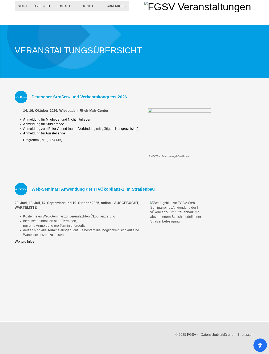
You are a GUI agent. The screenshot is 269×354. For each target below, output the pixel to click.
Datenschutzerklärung (217, 334)
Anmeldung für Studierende (43, 124)
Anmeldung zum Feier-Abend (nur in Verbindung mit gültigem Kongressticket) (80, 128)
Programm (31, 140)
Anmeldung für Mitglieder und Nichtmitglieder (56, 119)
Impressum (246, 334)
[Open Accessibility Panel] (260, 345)
